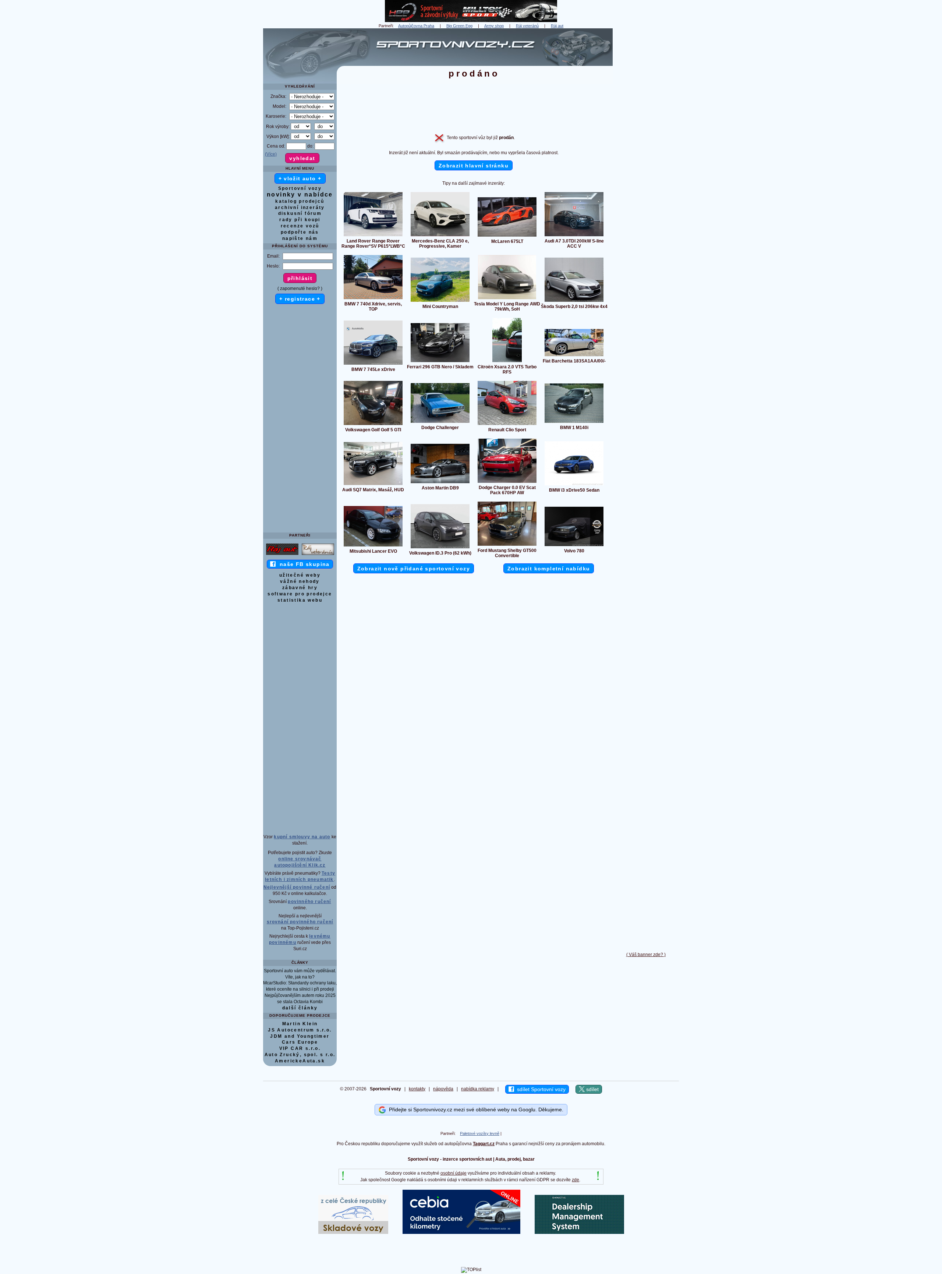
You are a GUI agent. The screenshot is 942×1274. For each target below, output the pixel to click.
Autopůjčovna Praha (416, 26)
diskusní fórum (300, 213)
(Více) (271, 154)
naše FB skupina (303, 564)
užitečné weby (300, 575)
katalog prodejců (299, 201)
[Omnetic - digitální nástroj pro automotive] (579, 1232)
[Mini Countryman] (440, 301)
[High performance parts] (471, 20)
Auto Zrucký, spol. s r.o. (300, 1054)
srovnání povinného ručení (300, 921)
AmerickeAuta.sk (300, 1061)
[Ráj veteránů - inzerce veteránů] (318, 554)
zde (575, 1179)
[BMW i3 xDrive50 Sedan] (574, 485)
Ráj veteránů (527, 26)
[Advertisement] (645, 138)
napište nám (300, 238)
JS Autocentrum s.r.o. (300, 1030)
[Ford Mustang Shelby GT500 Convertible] (507, 545)
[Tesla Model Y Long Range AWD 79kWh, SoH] (507, 298)
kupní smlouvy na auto (302, 836)
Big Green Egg (459, 26)
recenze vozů (300, 226)
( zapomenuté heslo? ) (299, 288)
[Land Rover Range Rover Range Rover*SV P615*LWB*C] (373, 235)
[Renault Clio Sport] (507, 424)
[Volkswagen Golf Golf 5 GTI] (373, 424)
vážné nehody (300, 581)
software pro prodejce (300, 594)
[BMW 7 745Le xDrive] (373, 364)
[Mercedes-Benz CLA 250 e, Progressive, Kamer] (440, 235)
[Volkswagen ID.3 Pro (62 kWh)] (440, 548)
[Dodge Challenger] (440, 422)
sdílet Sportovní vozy (540, 1089)
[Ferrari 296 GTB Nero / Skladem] (440, 361)
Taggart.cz (484, 1143)
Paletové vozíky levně (479, 1133)
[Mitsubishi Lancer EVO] (373, 546)
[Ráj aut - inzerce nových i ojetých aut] (282, 554)
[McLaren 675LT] (507, 236)
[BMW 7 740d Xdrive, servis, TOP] (373, 298)
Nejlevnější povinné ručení (296, 887)
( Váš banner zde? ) (646, 954)
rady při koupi (300, 219)
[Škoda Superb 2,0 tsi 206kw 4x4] (574, 301)
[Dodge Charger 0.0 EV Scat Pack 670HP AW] (507, 482)
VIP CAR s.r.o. (300, 1048)
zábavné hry (300, 587)
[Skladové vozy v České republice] (353, 1232)
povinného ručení (309, 901)
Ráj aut (557, 26)
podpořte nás (300, 232)
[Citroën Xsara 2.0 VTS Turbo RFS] (507, 361)
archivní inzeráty (300, 207)
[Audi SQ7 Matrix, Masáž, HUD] (373, 484)
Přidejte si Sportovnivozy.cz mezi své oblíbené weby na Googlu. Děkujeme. (474, 1109)
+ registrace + (300, 299)
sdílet (592, 1089)
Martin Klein (300, 1023)
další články (300, 1008)
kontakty (417, 1088)
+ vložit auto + (300, 178)
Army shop (494, 26)
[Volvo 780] (574, 545)
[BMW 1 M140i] (574, 422)
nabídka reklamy (477, 1088)
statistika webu (299, 600)
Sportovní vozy (300, 188)
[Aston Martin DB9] (440, 482)
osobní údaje (453, 1173)
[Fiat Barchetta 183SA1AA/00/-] (574, 355)
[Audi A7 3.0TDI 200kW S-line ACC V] (574, 235)
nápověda (443, 1088)
